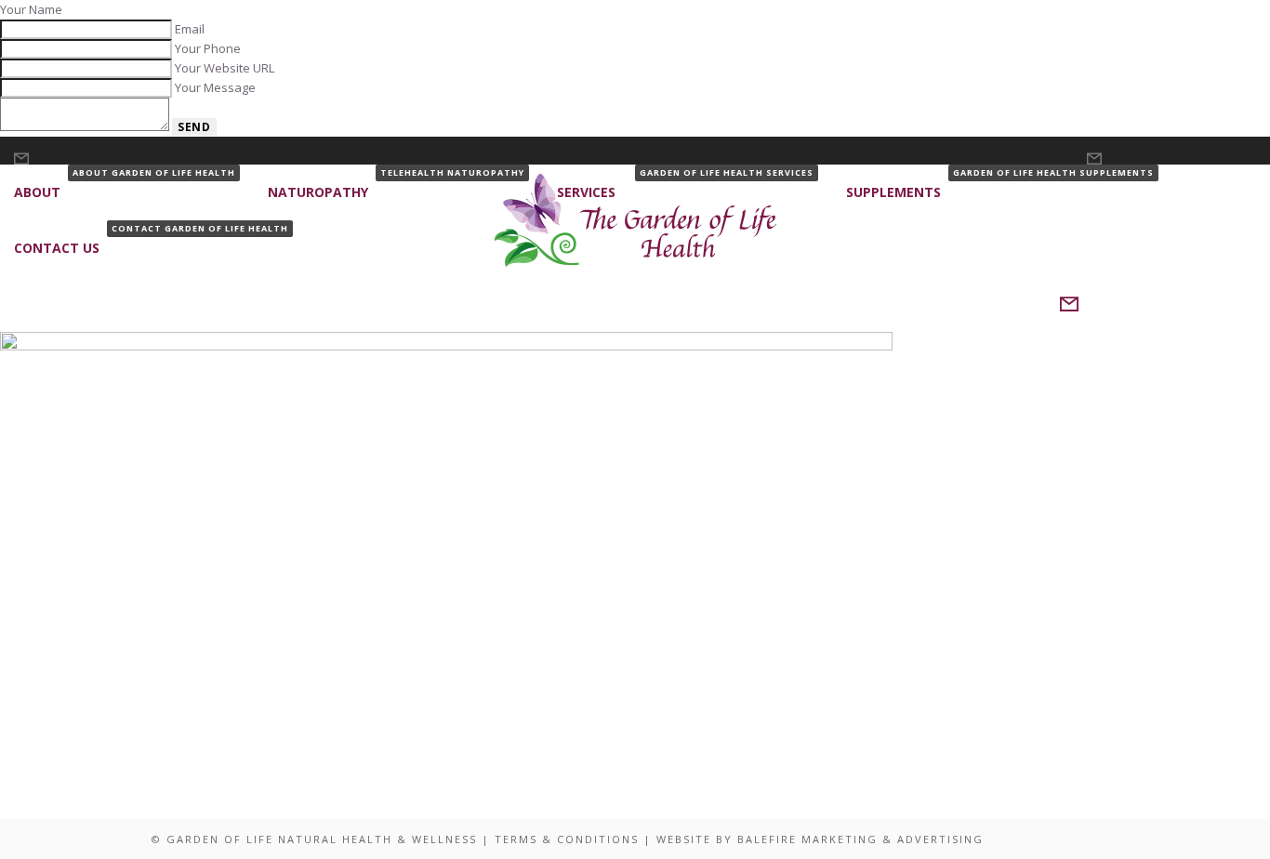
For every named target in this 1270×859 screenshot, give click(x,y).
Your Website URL (224, 67)
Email (190, 28)
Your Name (31, 9)
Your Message (215, 87)
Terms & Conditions (567, 839)
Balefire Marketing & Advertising (860, 839)
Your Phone (208, 48)
